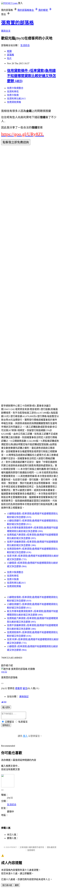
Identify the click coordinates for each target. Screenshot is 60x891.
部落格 (10, 55)
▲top (3, 701)
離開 (17, 885)
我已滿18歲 (7, 885)
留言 (25, 688)
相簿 (9, 51)
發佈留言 (6, 725)
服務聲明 (31, 850)
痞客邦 (18, 688)
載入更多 (6, 707)
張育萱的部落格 (17, 22)
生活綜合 (25, 45)
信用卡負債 (13, 95)
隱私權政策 (51, 847)
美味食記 (24, 696)
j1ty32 (4, 672)
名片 (9, 58)
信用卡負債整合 (15, 88)
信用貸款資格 (14, 102)
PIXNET (13, 847)
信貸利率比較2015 (16, 98)
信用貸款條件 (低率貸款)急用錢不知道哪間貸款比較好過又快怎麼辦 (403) (31, 76)
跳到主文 (5, 31)
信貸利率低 (13, 91)
